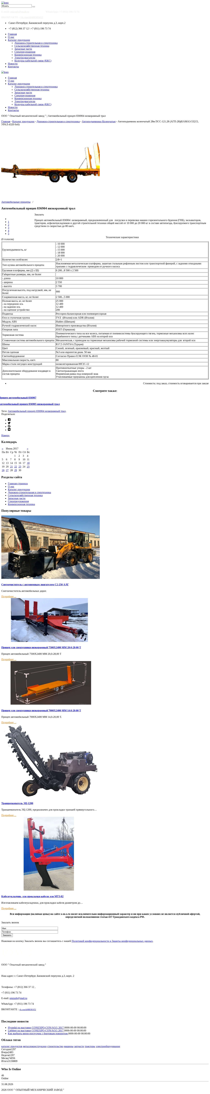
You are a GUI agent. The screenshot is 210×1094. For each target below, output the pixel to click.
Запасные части (23, 48)
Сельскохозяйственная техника (31, 46)
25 (28, 466)
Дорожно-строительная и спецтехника (36, 43)
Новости (13, 63)
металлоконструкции (35, 1046)
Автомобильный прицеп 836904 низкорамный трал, (37, 411)
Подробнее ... (8, 596)
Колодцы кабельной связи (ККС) (32, 60)
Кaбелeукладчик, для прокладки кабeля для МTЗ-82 (32, 896)
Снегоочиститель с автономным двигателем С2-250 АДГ (35, 584)
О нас (11, 37)
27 (7, 470)
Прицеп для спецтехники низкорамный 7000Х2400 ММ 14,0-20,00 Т (41, 710)
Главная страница (18, 483)
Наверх (5, 435)
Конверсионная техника (28, 54)
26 (3, 470)
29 (15, 470)
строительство (55, 1046)
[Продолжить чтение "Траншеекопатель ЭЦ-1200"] (50, 796)
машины (69, 1046)
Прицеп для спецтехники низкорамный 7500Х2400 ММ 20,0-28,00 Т (41, 647)
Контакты (13, 66)
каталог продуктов (11, 1046)
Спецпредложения (24, 51)
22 (15, 466)
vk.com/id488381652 (31, 17)
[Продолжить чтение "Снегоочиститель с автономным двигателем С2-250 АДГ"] (50, 578)
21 (11, 466)
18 (28, 463)
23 (20, 466)
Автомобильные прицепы (16, 202)
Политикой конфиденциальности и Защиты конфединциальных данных (112, 941)
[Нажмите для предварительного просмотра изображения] (50, 199)
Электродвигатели (24, 57)
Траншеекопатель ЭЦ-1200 (17, 803)
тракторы (90, 1046)
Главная (12, 34)
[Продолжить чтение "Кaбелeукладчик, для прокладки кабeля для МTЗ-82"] (50, 889)
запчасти (79, 1046)
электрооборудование (108, 1046)
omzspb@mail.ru (19, 11)
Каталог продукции (19, 40)
